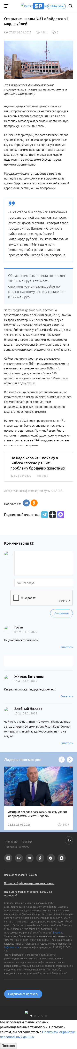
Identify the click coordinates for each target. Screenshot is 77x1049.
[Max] (60, 514)
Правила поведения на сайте (21, 875)
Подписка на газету (17, 847)
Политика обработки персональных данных (29, 883)
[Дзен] (52, 514)
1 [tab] (31, 1016)
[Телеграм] (44, 514)
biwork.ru (58, 932)
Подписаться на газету (23, 994)
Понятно (8, 1046)
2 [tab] (35, 1016)
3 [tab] (38, 1016)
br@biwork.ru (11, 947)
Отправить (61, 613)
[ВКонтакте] (26, 502)
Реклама (27, 842)
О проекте (11, 842)
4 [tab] (42, 1016)
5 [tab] (46, 1016)
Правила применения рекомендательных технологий (28, 893)
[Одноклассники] (34, 502)
